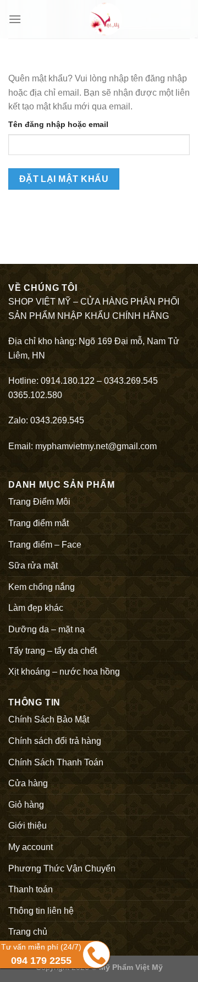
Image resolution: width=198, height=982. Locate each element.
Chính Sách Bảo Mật (48, 719)
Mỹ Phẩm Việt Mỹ (131, 967)
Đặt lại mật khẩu (63, 179)
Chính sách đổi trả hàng (54, 741)
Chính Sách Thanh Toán (55, 762)
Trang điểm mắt (38, 523)
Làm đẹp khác (35, 608)
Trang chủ (27, 931)
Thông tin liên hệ (41, 910)
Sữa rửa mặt (33, 565)
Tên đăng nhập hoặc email (58, 124)
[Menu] (14, 18)
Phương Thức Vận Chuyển (62, 868)
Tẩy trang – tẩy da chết (52, 650)
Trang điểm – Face (44, 544)
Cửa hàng (28, 783)
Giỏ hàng (26, 804)
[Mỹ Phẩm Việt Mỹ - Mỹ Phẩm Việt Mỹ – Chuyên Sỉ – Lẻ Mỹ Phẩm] (106, 19)
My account (30, 847)
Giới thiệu (27, 825)
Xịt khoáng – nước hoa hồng (64, 671)
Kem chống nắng (41, 587)
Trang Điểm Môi (39, 501)
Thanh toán (30, 889)
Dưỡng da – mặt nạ (46, 629)
